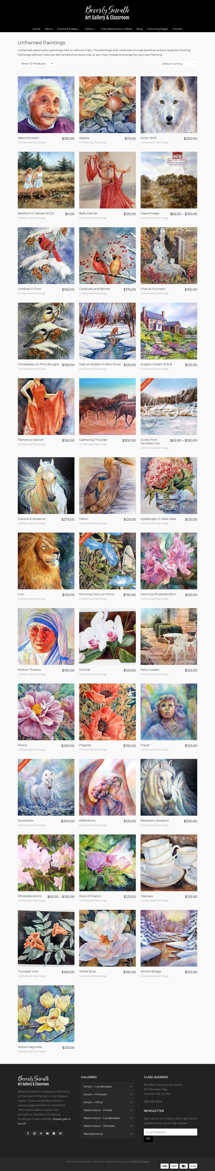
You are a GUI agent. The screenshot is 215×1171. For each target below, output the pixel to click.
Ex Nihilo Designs (139, 1161)
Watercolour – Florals (98, 1110)
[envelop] (60, 1133)
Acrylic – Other (93, 1102)
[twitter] (41, 1133)
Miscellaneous (93, 1133)
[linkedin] (54, 1133)
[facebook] (28, 1133)
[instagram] (34, 1133)
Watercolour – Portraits (99, 1125)
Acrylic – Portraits (95, 1094)
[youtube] (47, 1133)
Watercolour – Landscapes (102, 1118)
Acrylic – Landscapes (98, 1086)
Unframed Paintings (31, 142)
